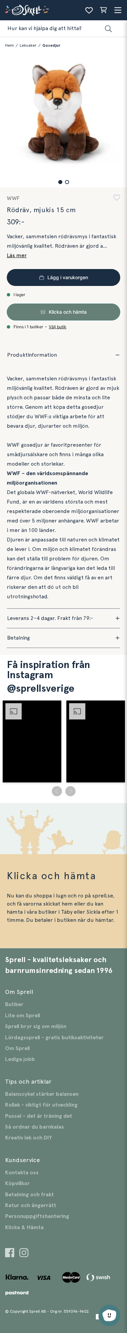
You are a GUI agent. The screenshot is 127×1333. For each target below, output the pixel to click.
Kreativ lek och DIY (28, 1137)
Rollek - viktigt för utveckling (41, 1105)
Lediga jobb (20, 1059)
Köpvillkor (17, 1183)
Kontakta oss (22, 1172)
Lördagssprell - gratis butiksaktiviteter (54, 1037)
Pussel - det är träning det (38, 1116)
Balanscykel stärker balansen (42, 1094)
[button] (60, 182)
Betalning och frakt (29, 1194)
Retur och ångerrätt (30, 1205)
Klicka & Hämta (24, 1227)
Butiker (14, 1004)
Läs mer (17, 255)
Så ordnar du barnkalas (34, 1127)
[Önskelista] (89, 10)
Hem (9, 45)
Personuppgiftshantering (37, 1216)
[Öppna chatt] (109, 1315)
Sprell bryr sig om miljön (35, 1026)
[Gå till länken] (9, 1253)
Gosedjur (51, 45)
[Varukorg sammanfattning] (103, 10)
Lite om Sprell (22, 1015)
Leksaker (28, 45)
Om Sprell (17, 1048)
